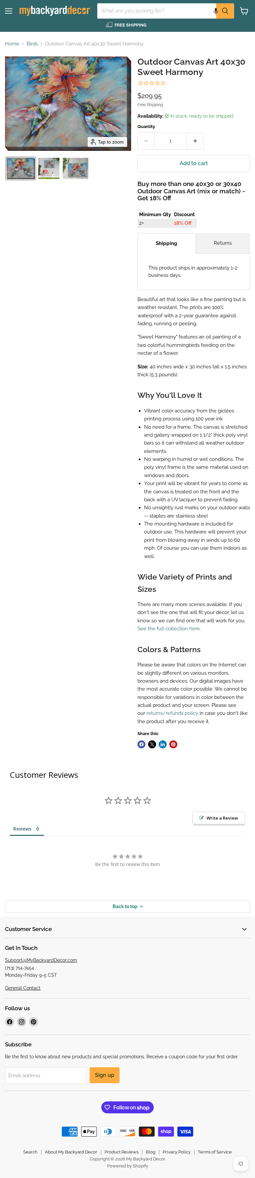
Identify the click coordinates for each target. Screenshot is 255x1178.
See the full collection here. (169, 629)
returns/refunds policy (172, 713)
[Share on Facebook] (141, 744)
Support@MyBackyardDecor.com (41, 960)
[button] (216, 11)
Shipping (166, 243)
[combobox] (156, 11)
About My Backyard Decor (71, 1151)
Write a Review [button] (222, 818)
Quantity (146, 126)
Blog (150, 1151)
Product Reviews (121, 1151)
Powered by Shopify (127, 1165)
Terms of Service (215, 1151)
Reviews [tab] (22, 829)
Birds (32, 44)
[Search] (225, 11)
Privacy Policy (177, 1151)
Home (12, 44)
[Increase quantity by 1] (195, 141)
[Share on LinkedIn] (163, 744)
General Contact (23, 988)
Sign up (104, 1075)
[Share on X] (152, 744)
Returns (223, 243)
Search (30, 1151)
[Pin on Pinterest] (173, 744)
